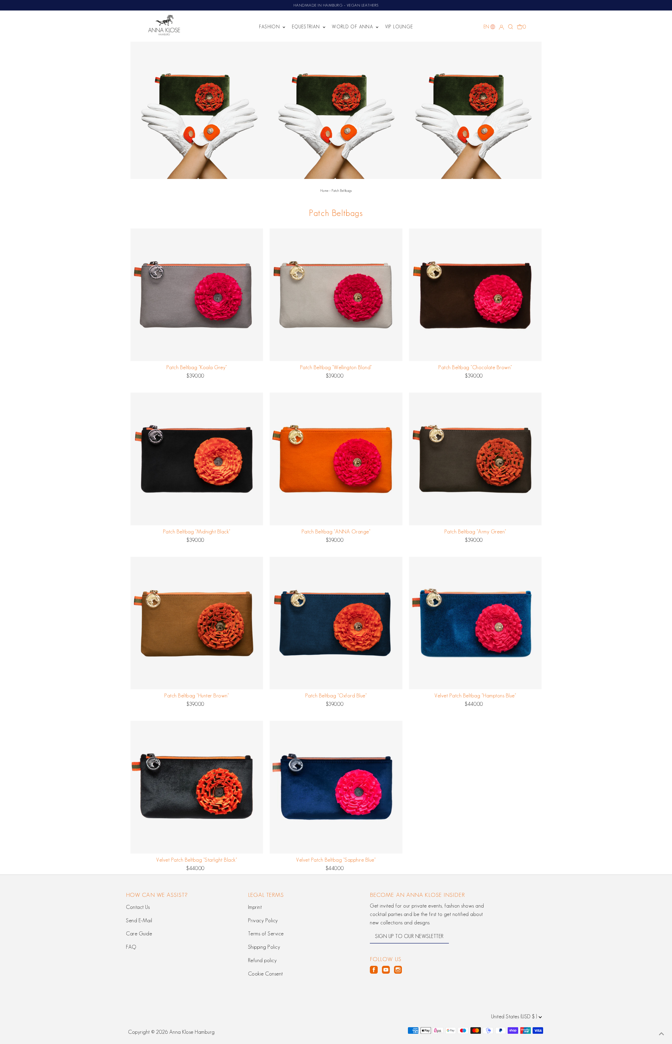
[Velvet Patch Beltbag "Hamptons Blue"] (475, 623)
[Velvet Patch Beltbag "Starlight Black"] (196, 787)
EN (486, 26)
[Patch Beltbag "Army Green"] (475, 459)
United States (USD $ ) (515, 1016)
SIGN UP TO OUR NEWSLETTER (409, 936)
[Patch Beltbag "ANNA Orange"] (336, 459)
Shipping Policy (264, 947)
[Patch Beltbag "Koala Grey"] (196, 295)
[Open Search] (510, 26)
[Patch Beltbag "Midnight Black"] (196, 459)
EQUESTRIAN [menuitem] (307, 26)
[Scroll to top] (661, 1033)
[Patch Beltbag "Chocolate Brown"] (475, 295)
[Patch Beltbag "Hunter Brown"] (196, 623)
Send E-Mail (139, 920)
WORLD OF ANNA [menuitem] (353, 26)
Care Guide (139, 933)
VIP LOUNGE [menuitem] (399, 26)
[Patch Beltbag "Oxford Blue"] (336, 623)
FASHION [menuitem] (270, 26)
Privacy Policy (263, 920)
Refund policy (262, 960)
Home (324, 191)
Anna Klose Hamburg (192, 1032)
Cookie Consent (265, 974)
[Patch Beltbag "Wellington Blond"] (336, 295)
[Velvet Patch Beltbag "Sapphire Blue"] (336, 787)
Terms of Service (266, 933)
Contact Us (138, 907)
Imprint (255, 907)
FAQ (131, 947)
